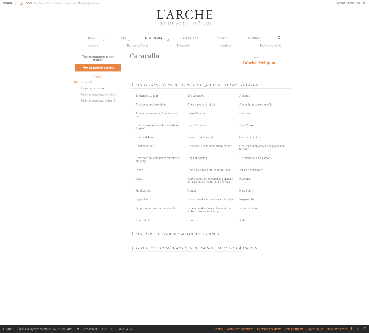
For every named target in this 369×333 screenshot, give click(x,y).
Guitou (191, 190)
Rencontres (7, 3)
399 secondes (195, 95)
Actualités (94, 38)
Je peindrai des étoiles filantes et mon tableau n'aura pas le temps (209, 210)
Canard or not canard (200, 137)
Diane (139, 169)
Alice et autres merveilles (150, 104)
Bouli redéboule (145, 137)
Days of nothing (197, 157)
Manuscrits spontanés (240, 329)
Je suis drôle (142, 220)
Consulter (98, 76)
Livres (122, 38)
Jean (190, 220)
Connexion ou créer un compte (349, 2)
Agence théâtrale (154, 38)
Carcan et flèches (249, 137)
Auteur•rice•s (191, 38)
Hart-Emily (246, 190)
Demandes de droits (269, 329)
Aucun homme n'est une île (255, 104)
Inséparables (246, 199)
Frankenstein (143, 190)
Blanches (244, 113)
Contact (218, 329)
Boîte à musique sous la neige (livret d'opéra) (157, 127)
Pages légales (315, 329)
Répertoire (225, 45)
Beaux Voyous (196, 113)
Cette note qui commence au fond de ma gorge (157, 159)
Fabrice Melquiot (259, 62)
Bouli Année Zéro (198, 125)
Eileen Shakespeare (251, 169)
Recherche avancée (270, 45)
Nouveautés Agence (138, 45)
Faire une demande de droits (98, 68)
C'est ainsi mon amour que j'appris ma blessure (262, 147)
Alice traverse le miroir (201, 104)
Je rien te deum (248, 208)
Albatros (244, 95)
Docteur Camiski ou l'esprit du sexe (208, 169)
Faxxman (245, 178)
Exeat (138, 178)
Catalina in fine (144, 146)
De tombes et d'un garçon (254, 157)
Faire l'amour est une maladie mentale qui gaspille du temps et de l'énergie (210, 180)
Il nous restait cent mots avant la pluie (210, 199)
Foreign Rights (294, 329)
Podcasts (222, 38)
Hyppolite (141, 199)
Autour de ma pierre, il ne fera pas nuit (156, 115)
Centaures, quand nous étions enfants (209, 146)
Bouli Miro (246, 125)
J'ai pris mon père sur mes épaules (155, 208)
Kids (242, 220)
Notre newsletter (337, 329)
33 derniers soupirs (146, 95)
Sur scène (93, 45)
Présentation (184, 45)
